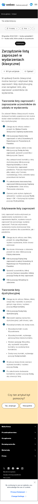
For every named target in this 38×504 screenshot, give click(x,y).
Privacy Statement (18, 492)
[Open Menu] (36, 4)
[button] (31, 4)
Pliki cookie (6, 477)
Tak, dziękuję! (10, 406)
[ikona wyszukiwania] (27, 5)
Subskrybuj (20, 43)
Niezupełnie (27, 406)
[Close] (35, 482)
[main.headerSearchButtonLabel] (27, 4)
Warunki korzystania (9, 472)
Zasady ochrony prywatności (12, 475)
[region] (19, 490)
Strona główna (5, 14)
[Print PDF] (13, 44)
